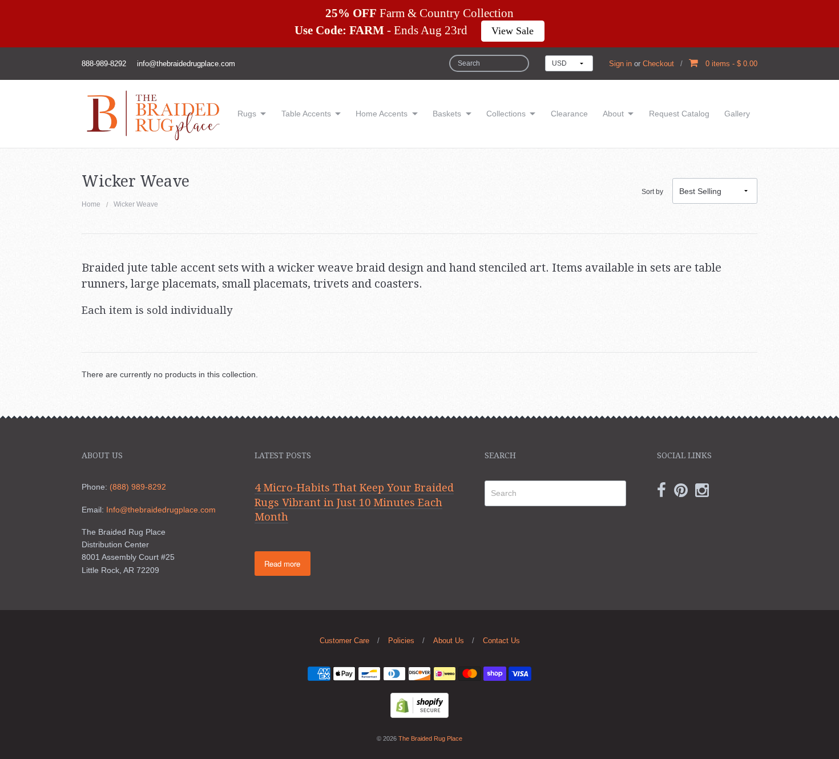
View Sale (512, 31)
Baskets (447, 113)
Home (91, 204)
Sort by (652, 192)
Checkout (658, 63)
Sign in (620, 63)
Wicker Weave (136, 204)
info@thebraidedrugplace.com (186, 63)
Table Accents (306, 113)
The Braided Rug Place (430, 738)
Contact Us (501, 640)
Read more (282, 563)
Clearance (569, 113)
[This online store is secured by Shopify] (419, 704)
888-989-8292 (104, 63)
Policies (401, 640)
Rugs (246, 113)
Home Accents (382, 113)
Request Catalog (679, 113)
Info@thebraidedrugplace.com (161, 509)
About (613, 113)
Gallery (737, 113)
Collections (506, 113)
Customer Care (344, 640)
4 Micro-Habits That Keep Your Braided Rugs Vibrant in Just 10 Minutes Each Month (354, 502)
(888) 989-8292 (138, 486)
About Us (448, 640)
